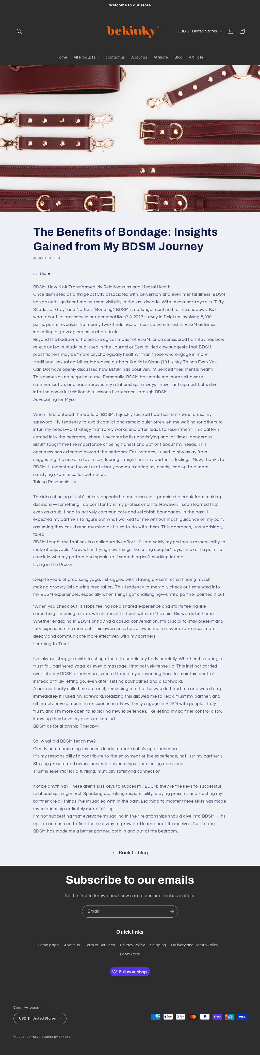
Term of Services (100, 945)
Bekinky (32, 1036)
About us (72, 945)
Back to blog (133, 852)
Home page (48, 945)
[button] (19, 31)
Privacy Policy (132, 945)
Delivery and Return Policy (194, 945)
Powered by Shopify (54, 1036)
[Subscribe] (172, 911)
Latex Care (130, 954)
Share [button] (44, 273)
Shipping (158, 945)
